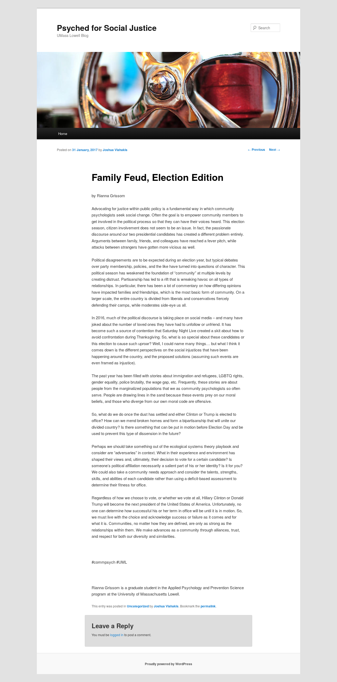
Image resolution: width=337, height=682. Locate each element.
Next (274, 149)
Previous (256, 149)
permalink (208, 606)
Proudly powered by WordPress (168, 663)
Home (62, 133)
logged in (116, 634)
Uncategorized (138, 606)
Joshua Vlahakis (115, 149)
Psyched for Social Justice (107, 27)
